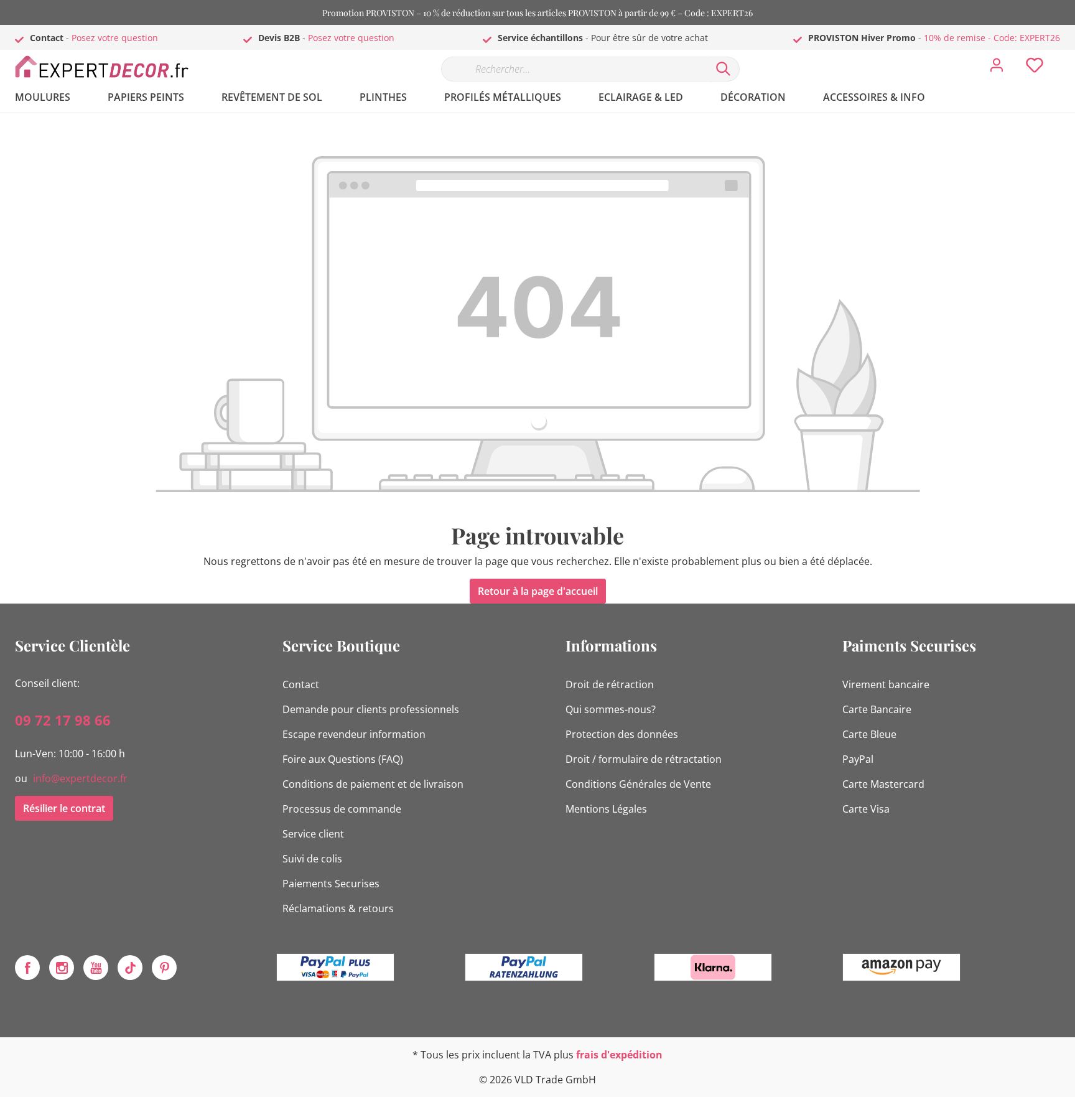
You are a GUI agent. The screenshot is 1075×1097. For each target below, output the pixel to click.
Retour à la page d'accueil (538, 591)
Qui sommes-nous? (610, 709)
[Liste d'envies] (1034, 68)
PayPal (857, 759)
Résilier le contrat (64, 808)
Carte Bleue (869, 734)
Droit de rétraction (609, 684)
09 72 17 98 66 (63, 720)
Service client (313, 834)
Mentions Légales (606, 809)
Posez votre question (115, 38)
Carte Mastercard (883, 784)
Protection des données (621, 734)
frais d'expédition (619, 1055)
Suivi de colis (312, 859)
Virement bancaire (885, 684)
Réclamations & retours (338, 908)
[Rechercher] (723, 69)
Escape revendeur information (354, 734)
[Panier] (1065, 56)
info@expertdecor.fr (80, 778)
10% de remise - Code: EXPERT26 (992, 38)
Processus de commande (341, 809)
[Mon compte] (997, 68)
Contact (300, 684)
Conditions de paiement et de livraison (372, 784)
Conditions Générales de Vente (638, 784)
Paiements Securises (330, 883)
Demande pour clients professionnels (370, 709)
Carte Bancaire (876, 709)
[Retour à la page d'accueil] (108, 66)
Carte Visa (866, 809)
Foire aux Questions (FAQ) (342, 759)
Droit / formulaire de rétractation (643, 759)
